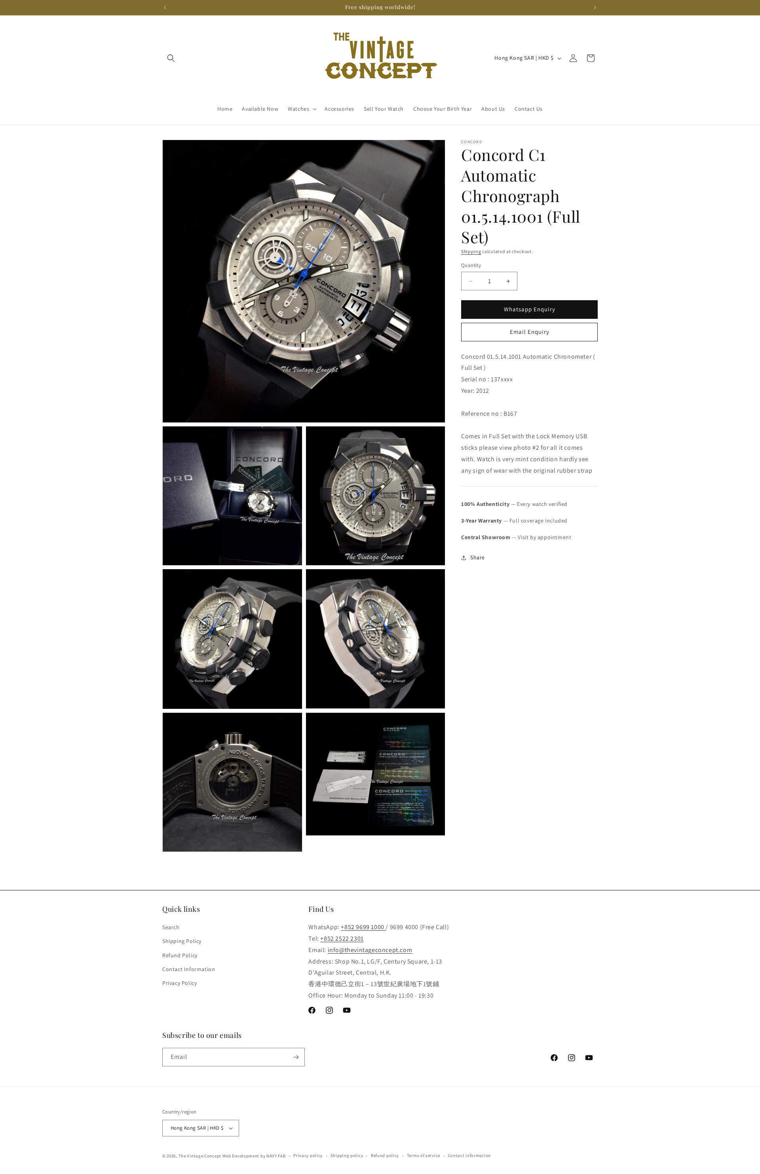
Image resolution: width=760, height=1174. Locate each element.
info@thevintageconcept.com (370, 950)
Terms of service (423, 1155)
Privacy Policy (179, 983)
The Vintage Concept (200, 1156)
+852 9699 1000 (363, 927)
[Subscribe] (295, 1057)
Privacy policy (308, 1155)
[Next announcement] (595, 7)
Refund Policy (180, 955)
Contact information (469, 1155)
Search (171, 927)
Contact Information (188, 969)
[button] (171, 58)
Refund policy (385, 1155)
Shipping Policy (181, 941)
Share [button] (477, 557)
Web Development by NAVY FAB (254, 1156)
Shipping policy (347, 1155)
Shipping (471, 251)
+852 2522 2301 (341, 938)
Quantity (471, 265)
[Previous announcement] (165, 7)
